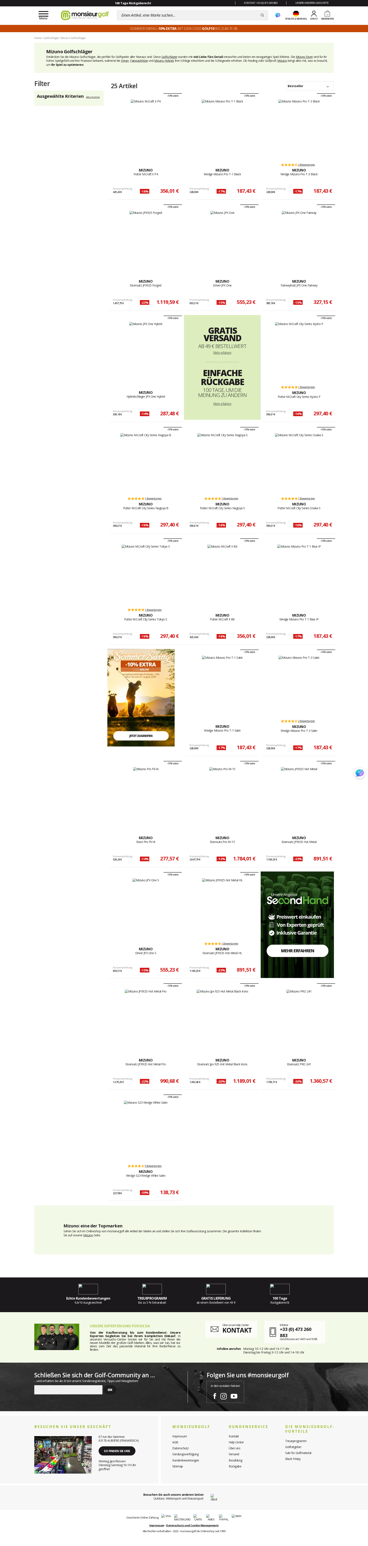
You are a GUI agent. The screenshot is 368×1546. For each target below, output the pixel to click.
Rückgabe (235, 1466)
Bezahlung (235, 1460)
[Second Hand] (297, 924)
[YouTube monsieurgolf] (234, 1395)
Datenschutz (180, 1448)
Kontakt (234, 1436)
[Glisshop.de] (214, 1497)
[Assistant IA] (278, 15)
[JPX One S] (145, 908)
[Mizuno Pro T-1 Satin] (222, 685)
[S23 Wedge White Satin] (145, 1130)
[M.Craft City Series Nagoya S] (222, 463)
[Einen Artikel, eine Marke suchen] (262, 15)
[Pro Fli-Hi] (145, 797)
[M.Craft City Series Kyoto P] (299, 351)
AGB (175, 1442)
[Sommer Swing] (141, 697)
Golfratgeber (293, 1447)
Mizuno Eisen (304, 57)
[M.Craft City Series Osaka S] (299, 463)
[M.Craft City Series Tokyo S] (146, 574)
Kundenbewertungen (185, 1460)
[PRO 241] (299, 1019)
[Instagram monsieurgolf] (223, 1395)
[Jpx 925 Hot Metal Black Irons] (222, 1019)
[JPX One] (222, 240)
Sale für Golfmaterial (298, 1453)
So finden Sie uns (117, 1451)
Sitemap (177, 1466)
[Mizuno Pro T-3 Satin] (299, 685)
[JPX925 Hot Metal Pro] (146, 1019)
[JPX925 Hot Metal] (299, 797)
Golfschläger (169, 57)
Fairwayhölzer (139, 61)
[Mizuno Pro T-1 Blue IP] (299, 574)
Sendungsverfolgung (185, 1454)
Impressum (179, 1436)
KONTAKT (237, 1330)
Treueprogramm (296, 1441)
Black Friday (292, 1459)
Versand (234, 1454)
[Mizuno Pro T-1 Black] (222, 129)
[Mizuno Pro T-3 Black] (299, 129)
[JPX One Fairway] (299, 240)
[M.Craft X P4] (146, 129)
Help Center (236, 1442)
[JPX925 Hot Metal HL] (222, 908)
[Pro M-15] (222, 797)
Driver (125, 61)
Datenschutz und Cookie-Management (192, 1525)
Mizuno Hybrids (164, 61)
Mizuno (282, 61)
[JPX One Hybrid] (145, 351)
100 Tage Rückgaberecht (133, 3)
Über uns (234, 1448)
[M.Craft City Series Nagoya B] (145, 463)
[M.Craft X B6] (222, 574)
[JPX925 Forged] (145, 240)
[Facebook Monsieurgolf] (214, 1395)
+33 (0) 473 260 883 (295, 1332)
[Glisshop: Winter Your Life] (85, 15)
